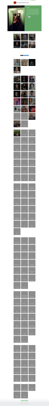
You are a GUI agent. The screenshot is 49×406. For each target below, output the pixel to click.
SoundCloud (34, 0)
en (18, 0)
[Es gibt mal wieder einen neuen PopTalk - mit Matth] (27, 52)
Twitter (32, 0)
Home (20, 0)
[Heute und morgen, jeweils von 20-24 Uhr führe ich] (32, 52)
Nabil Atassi (22, 0)
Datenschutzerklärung (27, 403)
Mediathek (26, 0)
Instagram (33, 0)
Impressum (25, 403)
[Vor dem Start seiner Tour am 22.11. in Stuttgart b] (21, 52)
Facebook (31, 0)
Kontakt (29, 0)
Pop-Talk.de (21, 2)
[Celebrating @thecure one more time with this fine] (16, 52)
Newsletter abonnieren (24, 400)
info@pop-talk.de (22, 403)
